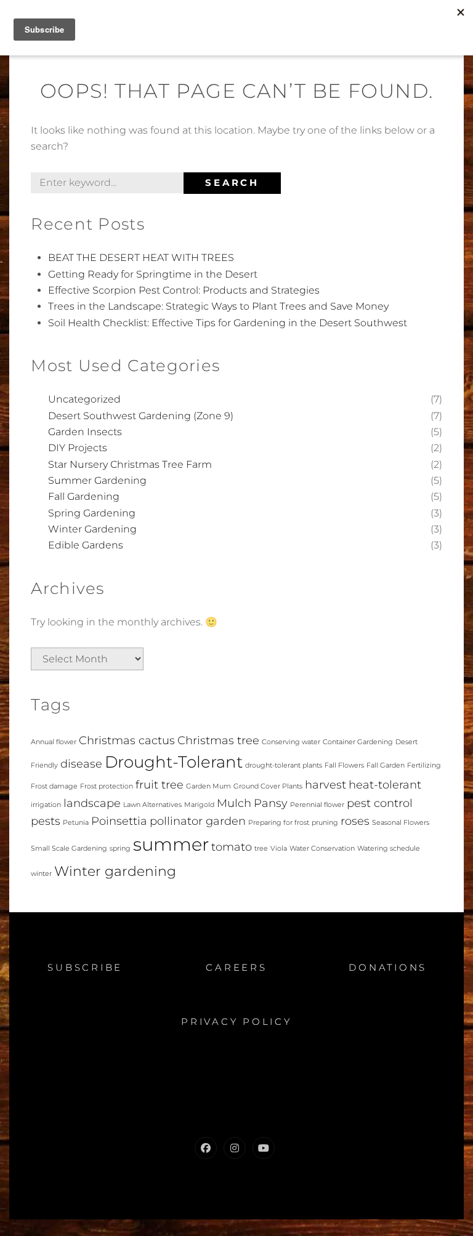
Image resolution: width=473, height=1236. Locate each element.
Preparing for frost (278, 823)
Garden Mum (208, 786)
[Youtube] (264, 1148)
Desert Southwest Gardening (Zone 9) (140, 416)
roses (355, 820)
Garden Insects (85, 432)
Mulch (234, 803)
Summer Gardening (97, 480)
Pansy (271, 803)
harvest (325, 784)
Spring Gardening (91, 513)
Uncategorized (84, 399)
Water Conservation (322, 849)
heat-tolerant (385, 784)
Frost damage (54, 786)
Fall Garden (385, 765)
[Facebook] (206, 1148)
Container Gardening (358, 742)
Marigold (199, 805)
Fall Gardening (83, 496)
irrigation (46, 805)
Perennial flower (317, 805)
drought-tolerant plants (283, 765)
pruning (325, 823)
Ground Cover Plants (267, 786)
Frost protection (106, 786)
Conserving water (291, 742)
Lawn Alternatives (152, 805)
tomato (231, 846)
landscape (92, 803)
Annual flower (53, 742)
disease (81, 763)
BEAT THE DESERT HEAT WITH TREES (141, 257)
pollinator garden (198, 820)
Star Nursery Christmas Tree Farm (130, 464)
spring (120, 849)
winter (41, 874)
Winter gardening (115, 871)
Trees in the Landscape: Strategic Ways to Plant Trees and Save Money (218, 306)
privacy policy (236, 1021)
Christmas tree (218, 740)
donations (388, 967)
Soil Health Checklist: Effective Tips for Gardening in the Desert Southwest (227, 323)
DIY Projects (77, 448)
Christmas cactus (127, 740)
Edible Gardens (85, 545)
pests (45, 820)
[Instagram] (235, 1148)
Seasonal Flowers (400, 823)
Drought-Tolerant (174, 762)
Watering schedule (388, 849)
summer (171, 844)
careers (236, 967)
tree (261, 849)
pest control (380, 803)
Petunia (76, 823)
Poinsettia (119, 820)
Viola (278, 849)
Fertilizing (424, 765)
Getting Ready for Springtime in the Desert (152, 274)
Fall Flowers (344, 765)
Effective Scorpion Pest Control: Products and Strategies (184, 290)
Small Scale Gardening (69, 849)
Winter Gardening (92, 529)
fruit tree (159, 784)
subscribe (85, 967)
